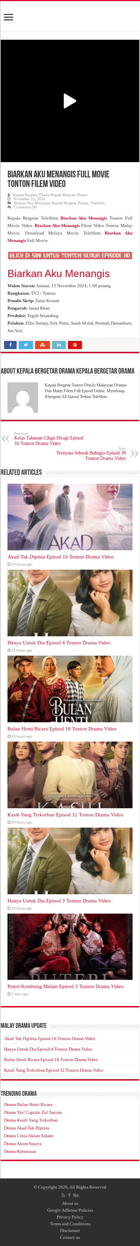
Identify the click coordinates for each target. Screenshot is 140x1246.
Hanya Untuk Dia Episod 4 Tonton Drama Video (59, 642)
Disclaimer (70, 1230)
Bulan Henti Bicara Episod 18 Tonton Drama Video (62, 728)
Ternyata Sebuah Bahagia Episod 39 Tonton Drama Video (91, 453)
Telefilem (97, 203)
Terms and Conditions (70, 1223)
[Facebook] (69, 1195)
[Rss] (63, 1195)
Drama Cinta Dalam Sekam (28, 1135)
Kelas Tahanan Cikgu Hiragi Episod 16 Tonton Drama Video (48, 438)
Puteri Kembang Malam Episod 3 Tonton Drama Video (65, 986)
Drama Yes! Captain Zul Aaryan (33, 1112)
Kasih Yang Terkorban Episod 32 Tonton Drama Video (65, 814)
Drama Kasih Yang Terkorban (31, 1120)
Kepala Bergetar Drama (70, 203)
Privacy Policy (70, 1216)
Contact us (70, 1237)
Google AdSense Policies (70, 1210)
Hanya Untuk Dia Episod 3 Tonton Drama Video (59, 900)
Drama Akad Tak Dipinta (26, 1127)
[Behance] (76, 1195)
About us (70, 1203)
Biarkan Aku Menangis (32, 203)
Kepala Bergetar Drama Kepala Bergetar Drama (50, 195)
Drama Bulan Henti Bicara (28, 1104)
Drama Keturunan (20, 1151)
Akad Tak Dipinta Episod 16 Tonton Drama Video (60, 556)
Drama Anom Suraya (22, 1143)
